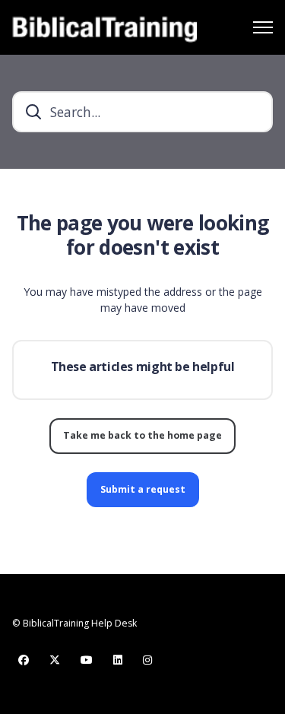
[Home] (104, 27)
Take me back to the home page (142, 435)
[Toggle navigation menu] (263, 27)
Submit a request (142, 489)
